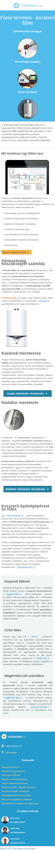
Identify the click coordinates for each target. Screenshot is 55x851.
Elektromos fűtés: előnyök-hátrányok (18, 787)
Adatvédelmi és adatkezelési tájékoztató (20, 803)
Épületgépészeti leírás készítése (16, 795)
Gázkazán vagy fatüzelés (13, 771)
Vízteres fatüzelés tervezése (14, 783)
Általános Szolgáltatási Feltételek (16, 799)
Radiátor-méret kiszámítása (14, 779)
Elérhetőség (11, 752)
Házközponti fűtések (10, 775)
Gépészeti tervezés (10, 767)
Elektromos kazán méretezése (15, 791)
